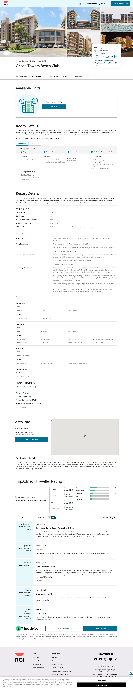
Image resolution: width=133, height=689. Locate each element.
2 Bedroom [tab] (35, 143)
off (53, 518)
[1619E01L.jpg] (33, 32)
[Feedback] (131, 672)
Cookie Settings (102, 680)
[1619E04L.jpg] (83, 44)
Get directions (32, 439)
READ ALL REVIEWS (62, 629)
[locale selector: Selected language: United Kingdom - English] (80, 3)
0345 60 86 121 (109, 666)
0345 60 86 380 (107, 664)
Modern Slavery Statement (60, 674)
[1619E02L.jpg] (83, 19)
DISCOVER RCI (90, 4)
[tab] (21, 76)
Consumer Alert (37, 664)
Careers (54, 661)
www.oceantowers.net (23, 411)
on (49, 518)
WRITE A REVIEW (100, 629)
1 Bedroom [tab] (22, 143)
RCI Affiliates (56, 664)
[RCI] (6, 3)
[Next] (120, 57)
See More (39, 581)
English (112, 518)
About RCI (55, 657)
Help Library (36, 657)
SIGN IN (54, 107)
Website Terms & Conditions (61, 671)
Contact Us (35, 661)
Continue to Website (101, 685)
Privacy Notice (56, 668)
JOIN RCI (102, 4)
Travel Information (38, 668)
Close (18, 297)
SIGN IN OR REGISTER (120, 4)
